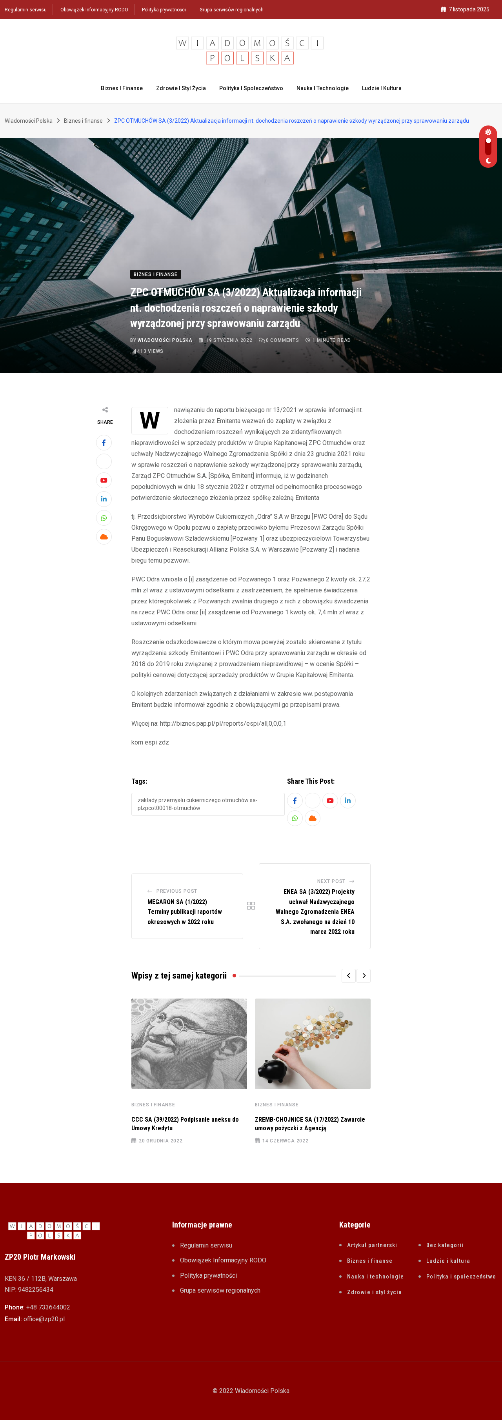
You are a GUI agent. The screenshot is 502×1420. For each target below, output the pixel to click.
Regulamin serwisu (26, 10)
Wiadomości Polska (165, 340)
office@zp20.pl (44, 1319)
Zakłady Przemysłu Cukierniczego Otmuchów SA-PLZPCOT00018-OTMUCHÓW (198, 804)
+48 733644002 (48, 1307)
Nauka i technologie (322, 88)
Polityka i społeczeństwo (251, 88)
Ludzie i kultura (382, 88)
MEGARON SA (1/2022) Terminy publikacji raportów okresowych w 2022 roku (184, 912)
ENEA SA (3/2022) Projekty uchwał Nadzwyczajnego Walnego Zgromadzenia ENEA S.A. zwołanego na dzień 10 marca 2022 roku (315, 911)
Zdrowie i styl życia (181, 88)
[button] (349, 976)
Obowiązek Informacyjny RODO (94, 10)
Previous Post (176, 891)
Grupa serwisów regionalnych (232, 10)
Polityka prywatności (164, 10)
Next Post (331, 881)
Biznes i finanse (122, 88)
